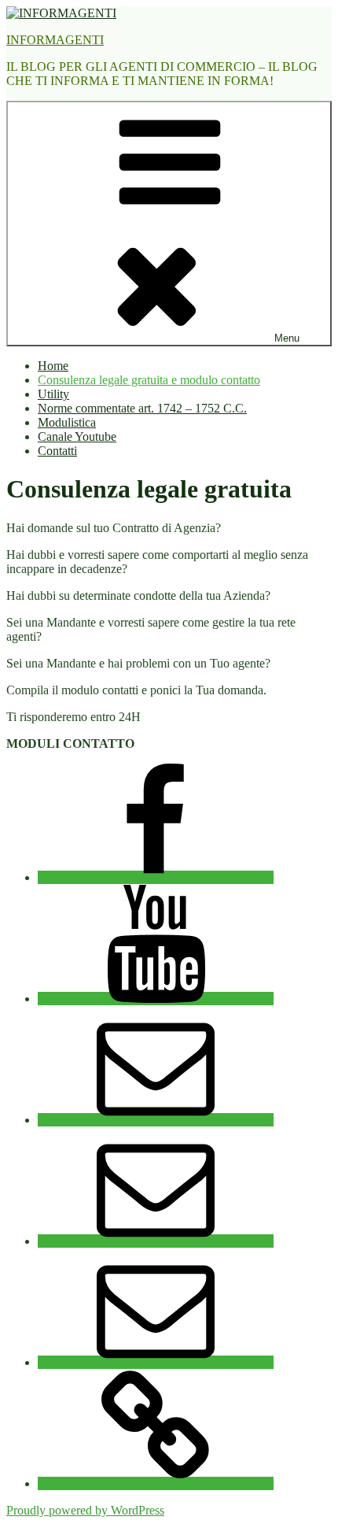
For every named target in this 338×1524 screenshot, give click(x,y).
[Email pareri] (156, 1362)
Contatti (57, 450)
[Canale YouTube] (156, 998)
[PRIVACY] (156, 1483)
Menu (286, 338)
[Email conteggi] (156, 1119)
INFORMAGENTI (55, 39)
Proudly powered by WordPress (85, 1510)
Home (53, 365)
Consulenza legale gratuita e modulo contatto (149, 380)
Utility (53, 394)
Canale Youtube (77, 436)
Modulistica (67, 422)
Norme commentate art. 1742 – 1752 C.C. (142, 408)
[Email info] (156, 1241)
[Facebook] (156, 877)
